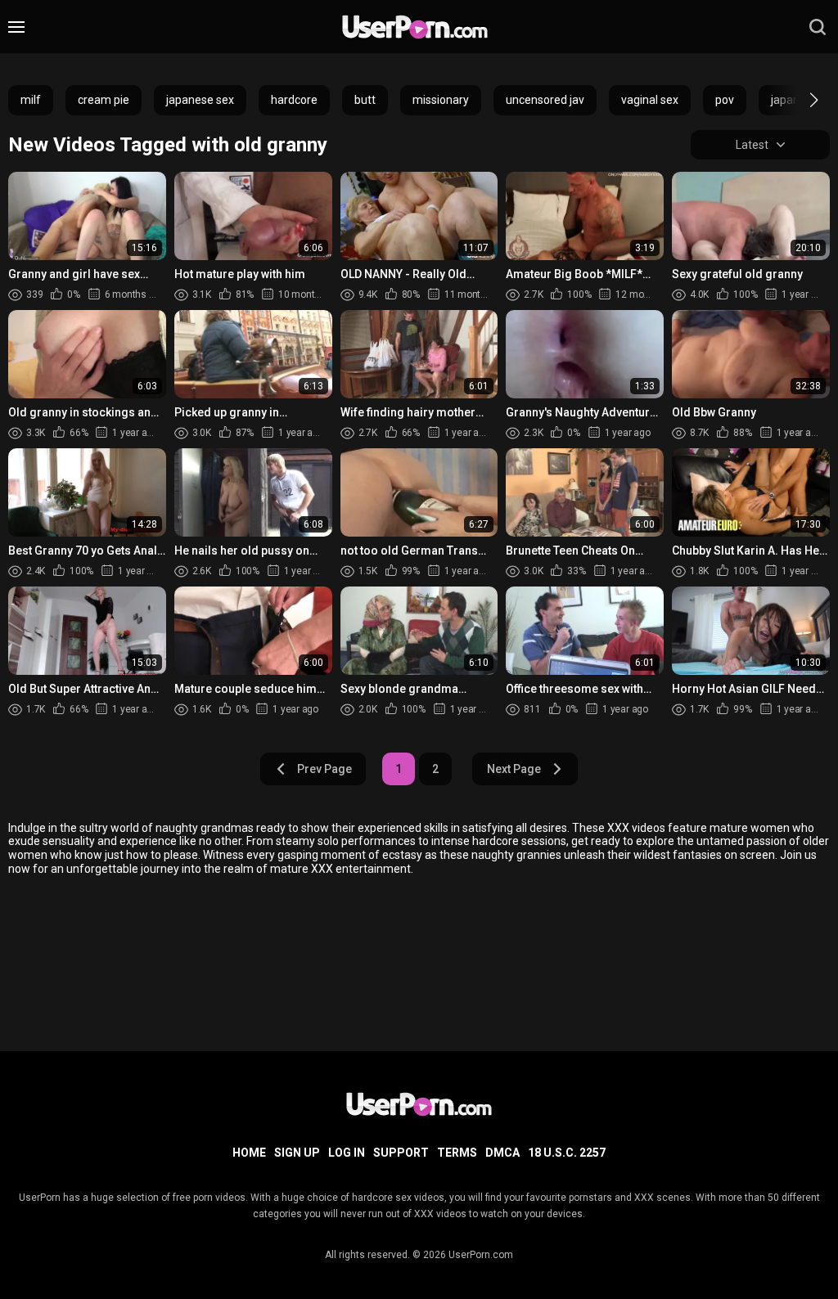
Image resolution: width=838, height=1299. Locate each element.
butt (365, 99)
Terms (457, 1152)
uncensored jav (545, 99)
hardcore (294, 99)
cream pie (103, 99)
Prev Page (324, 768)
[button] (799, 100)
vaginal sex (649, 99)
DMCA (502, 1152)
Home (249, 1152)
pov (724, 99)
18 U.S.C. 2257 (567, 1152)
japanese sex (200, 99)
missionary (440, 99)
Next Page (514, 768)
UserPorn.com (480, 1255)
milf (30, 99)
